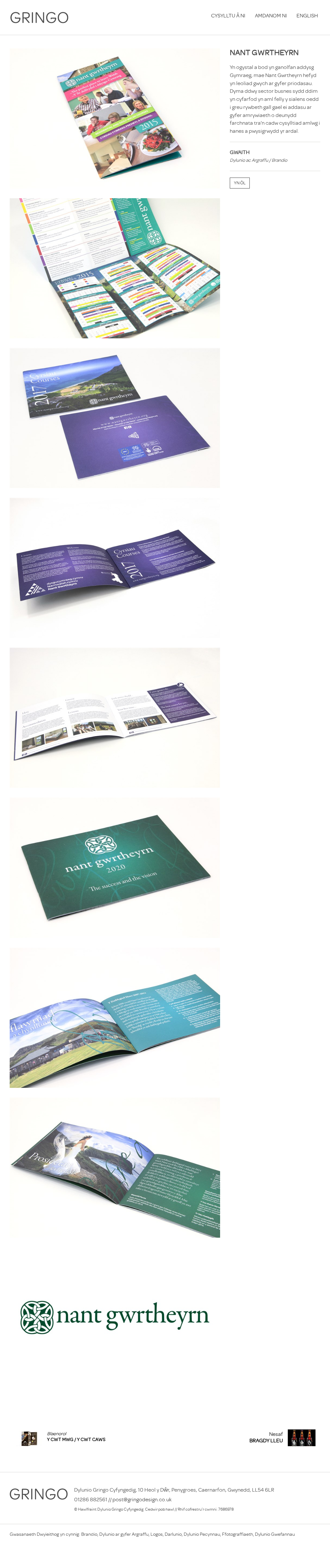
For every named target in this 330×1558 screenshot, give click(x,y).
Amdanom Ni (271, 16)
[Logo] (115, 1317)
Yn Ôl (240, 182)
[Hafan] (39, 17)
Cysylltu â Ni (228, 16)
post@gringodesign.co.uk (142, 1499)
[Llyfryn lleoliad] (115, 868)
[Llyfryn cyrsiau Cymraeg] (115, 418)
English (307, 16)
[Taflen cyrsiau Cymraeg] (115, 118)
